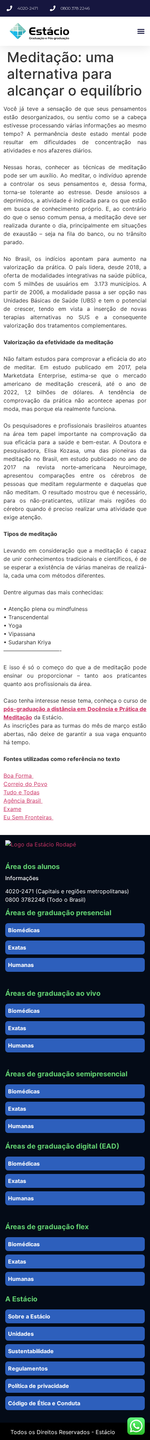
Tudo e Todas (21, 792)
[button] (141, 31)
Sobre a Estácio (29, 1316)
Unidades (21, 1333)
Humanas (21, 964)
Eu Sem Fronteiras (28, 817)
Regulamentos (28, 1368)
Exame (12, 808)
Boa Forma (18, 775)
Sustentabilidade (31, 1351)
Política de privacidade (38, 1385)
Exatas (17, 947)
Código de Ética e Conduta (44, 1403)
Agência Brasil (23, 800)
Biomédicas (24, 930)
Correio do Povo (25, 783)
